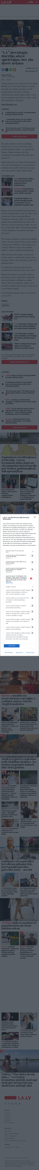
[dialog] (19, 585)
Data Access (19, 652)
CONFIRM (11, 645)
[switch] (31, 556)
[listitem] (19, 551)
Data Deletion (9, 652)
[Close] (35, 517)
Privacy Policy (30, 652)
